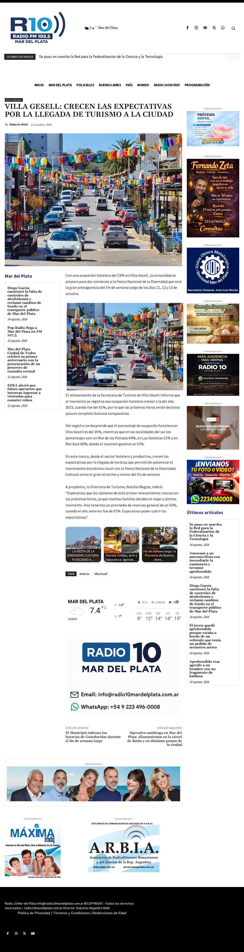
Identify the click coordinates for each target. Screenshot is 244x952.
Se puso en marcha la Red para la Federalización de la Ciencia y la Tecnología (101, 57)
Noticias (84, 574)
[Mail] (205, 28)
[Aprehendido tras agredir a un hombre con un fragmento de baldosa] (230, 665)
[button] (233, 28)
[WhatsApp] (223, 28)
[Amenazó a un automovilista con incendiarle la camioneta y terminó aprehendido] (230, 557)
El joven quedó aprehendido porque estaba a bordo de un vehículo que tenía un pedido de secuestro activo (205, 636)
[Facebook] (187, 28)
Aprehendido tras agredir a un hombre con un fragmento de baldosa (204, 669)
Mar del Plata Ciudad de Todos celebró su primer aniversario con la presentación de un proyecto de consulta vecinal (23, 360)
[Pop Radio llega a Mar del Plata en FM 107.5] (51, 331)
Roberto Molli (18, 124)
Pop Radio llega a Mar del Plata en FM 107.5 (24, 331)
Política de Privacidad (34, 913)
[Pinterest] (155, 124)
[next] (237, 57)
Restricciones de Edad (109, 913)
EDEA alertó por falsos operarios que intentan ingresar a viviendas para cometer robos (24, 392)
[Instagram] (196, 28)
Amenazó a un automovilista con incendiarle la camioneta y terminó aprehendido (204, 562)
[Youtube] (33, 934)
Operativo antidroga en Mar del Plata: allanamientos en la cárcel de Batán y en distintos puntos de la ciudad (154, 739)
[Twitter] (214, 28)
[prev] (229, 57)
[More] (177, 124)
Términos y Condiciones (71, 913)
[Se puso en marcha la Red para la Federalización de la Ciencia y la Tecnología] (230, 528)
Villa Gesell (14, 99)
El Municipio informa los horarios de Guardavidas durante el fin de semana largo (93, 737)
